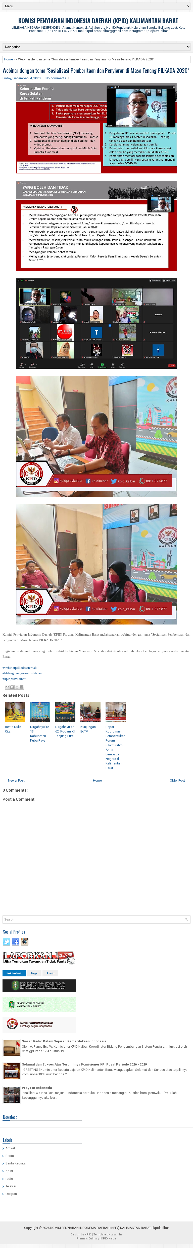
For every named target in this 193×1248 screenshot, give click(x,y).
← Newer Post (14, 780)
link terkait (14, 973)
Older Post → (179, 780)
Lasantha (116, 1234)
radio (9, 1179)
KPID (88, 1234)
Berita (10, 1156)
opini (9, 1171)
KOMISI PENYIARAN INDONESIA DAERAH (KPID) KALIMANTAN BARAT (98, 20)
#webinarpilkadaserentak (20, 668)
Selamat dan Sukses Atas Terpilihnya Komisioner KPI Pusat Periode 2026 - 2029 (84, 1064)
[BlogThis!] (12, 687)
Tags (34, 973)
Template (99, 1234)
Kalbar (113, 1238)
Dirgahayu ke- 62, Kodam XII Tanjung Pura (65, 731)
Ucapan (11, 1194)
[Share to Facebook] (21, 687)
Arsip (50, 973)
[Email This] (7, 687)
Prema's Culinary (87, 1238)
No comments (55, 78)
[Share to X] (16, 687)
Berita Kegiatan (16, 1163)
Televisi (11, 1186)
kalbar (164, 1228)
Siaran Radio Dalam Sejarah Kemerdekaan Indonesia (64, 1041)
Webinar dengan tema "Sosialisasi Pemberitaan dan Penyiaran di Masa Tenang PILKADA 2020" (96, 70)
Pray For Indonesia (37, 1088)
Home (8, 59)
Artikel (10, 1148)
